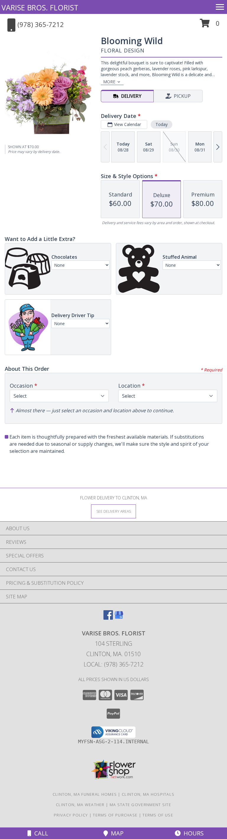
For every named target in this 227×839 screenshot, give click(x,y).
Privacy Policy (71, 815)
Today (161, 124)
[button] (210, 25)
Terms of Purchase (115, 815)
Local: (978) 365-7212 (113, 664)
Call (39, 833)
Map (116, 833)
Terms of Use (157, 815)
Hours (192, 833)
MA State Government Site (140, 804)
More (109, 81)
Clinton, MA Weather (80, 804)
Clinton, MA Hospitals (148, 794)
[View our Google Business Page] (119, 617)
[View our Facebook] (108, 617)
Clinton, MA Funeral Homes (85, 794)
